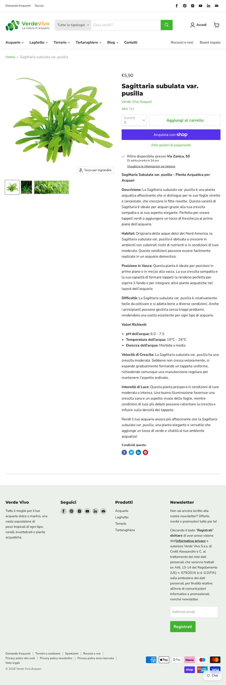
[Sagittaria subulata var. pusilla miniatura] (12, 187)
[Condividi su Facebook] (124, 452)
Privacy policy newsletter (56, 658)
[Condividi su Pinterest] (145, 452)
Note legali (13, 663)
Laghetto (37, 42)
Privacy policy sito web (20, 658)
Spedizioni (71, 654)
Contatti (130, 42)
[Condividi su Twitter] (131, 452)
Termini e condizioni (47, 654)
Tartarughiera (87, 42)
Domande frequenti (18, 6)
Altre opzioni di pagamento (171, 145)
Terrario (60, 42)
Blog (111, 42)
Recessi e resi (182, 42)
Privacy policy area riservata (95, 658)
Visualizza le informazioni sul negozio (151, 166)
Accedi (201, 25)
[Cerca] (167, 25)
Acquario (13, 42)
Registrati (183, 626)
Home (10, 57)
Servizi (39, 6)
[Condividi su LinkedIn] (138, 452)
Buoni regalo (210, 42)
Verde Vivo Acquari (137, 101)
